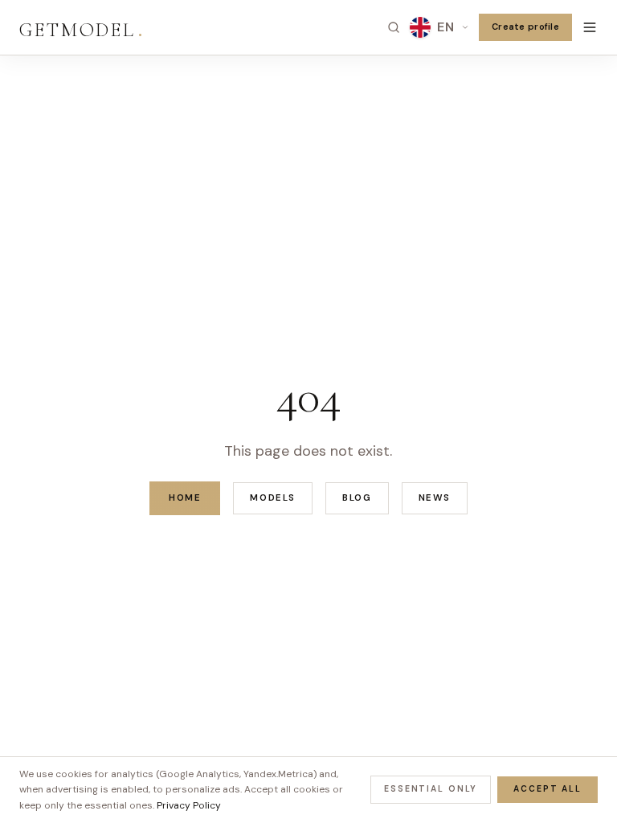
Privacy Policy (189, 805)
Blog (356, 498)
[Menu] (590, 27)
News (435, 498)
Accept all (547, 789)
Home (185, 498)
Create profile (525, 26)
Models (273, 498)
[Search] (393, 27)
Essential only (430, 789)
